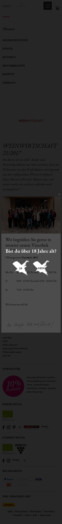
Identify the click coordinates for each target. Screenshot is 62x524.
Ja (20, 268)
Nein (41, 268)
